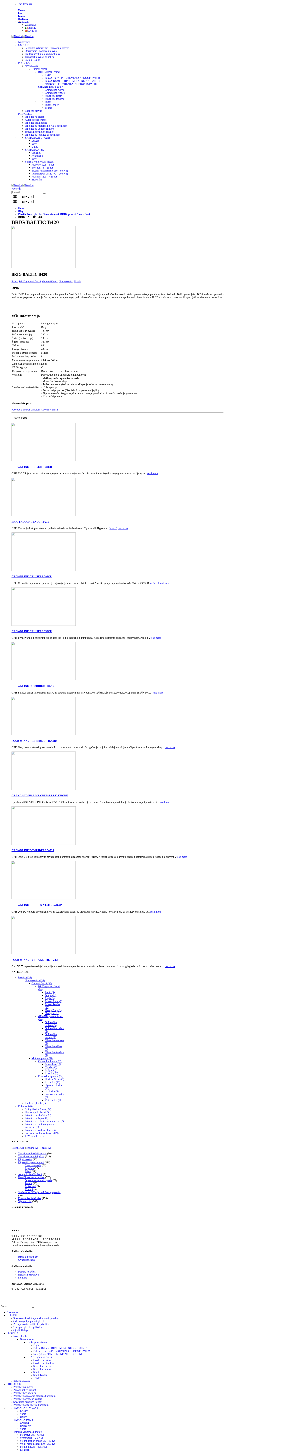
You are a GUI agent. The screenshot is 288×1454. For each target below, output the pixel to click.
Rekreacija (37, 155)
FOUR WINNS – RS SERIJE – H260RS (35, 740)
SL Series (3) (51, 1091)
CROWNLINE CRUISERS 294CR (32, 576)
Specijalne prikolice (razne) (39, 131)
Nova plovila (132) (35, 980)
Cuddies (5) (51, 1067)
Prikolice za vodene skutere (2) (41, 1130)
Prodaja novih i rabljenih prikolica (42, 54)
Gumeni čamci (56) (42, 983)
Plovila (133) (25, 977)
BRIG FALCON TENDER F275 (30, 521)
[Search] (44, 193)
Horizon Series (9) (54, 1079)
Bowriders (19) (53, 1064)
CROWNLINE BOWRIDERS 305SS (33, 850)
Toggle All (45, 1147)
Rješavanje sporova (28, 1274)
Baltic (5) (50, 992)
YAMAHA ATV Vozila (37, 137)
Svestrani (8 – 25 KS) (43, 167)
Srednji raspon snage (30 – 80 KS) (50, 170)
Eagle (48, 74)
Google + (46, 409)
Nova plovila (31, 65)
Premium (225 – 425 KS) (45, 176)
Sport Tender (51, 104)
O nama (21, 10)
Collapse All (18, 1147)
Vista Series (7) (53, 1100)
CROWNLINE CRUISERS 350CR (32, 631)
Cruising (36, 152)
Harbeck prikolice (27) (37, 1112)
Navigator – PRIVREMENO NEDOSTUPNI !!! (71, 83)
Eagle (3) (49, 998)
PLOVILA (24, 62)
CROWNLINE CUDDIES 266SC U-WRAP (37, 905)
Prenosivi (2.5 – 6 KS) (43, 164)
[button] (16, 188)
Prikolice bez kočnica (36, 122)
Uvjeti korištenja (27, 1259)
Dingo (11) (50, 995)
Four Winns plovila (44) (50, 1076)
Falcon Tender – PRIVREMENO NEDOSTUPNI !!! (73, 80)
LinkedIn (35, 409)
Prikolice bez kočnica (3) (38, 1115)
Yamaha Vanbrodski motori (39, 161)
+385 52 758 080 (25, 4)
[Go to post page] (44, 460)
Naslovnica (24, 42)
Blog (20, 13)
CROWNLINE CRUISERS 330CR (32, 466)
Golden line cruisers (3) (51, 1024)
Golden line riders (54, 89)
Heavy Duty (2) (53, 1010)
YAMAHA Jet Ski (34, 149)
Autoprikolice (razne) (36, 119)
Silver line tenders (54, 98)
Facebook (17, 409)
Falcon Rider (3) (53, 1001)
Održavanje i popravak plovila (41, 51)
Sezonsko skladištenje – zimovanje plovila (47, 48)
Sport (47, 101)
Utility (35, 146)
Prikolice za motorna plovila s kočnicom (46, 125)
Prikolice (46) (25, 1106)
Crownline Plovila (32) (50, 1061)
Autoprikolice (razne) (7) (38, 1109)
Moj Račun (23, 19)
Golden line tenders (55, 92)
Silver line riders (53, 95)
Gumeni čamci (39, 68)
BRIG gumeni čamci (49, 71)
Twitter (26, 409)
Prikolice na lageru (34, 116)
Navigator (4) (52, 1013)
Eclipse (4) (50, 1070)
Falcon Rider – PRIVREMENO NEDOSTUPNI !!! (72, 77)
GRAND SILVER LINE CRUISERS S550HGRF (40, 795)
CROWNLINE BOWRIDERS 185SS (33, 686)
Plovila (77, 281)
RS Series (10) (52, 1082)
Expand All (32, 1147)
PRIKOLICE (25, 113)
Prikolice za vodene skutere (39, 128)
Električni (37, 179)
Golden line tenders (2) (51, 1036)
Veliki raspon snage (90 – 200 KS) (50, 173)
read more (152, 473)
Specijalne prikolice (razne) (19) (41, 1133)
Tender (48, 107)
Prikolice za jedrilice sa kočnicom (42, 134)
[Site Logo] (23, 36)
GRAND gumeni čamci (50, 86)
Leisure (35, 140)
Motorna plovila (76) (42, 1058)
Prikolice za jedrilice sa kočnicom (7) (44, 1121)
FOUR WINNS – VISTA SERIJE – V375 (35, 959)
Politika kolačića (27, 1271)
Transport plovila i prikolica (39, 57)
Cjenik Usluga (32, 59)
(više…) (113, 528)
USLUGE (23, 45)
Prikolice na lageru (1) (36, 1118)
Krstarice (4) (51, 1073)
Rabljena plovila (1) (35, 1103)
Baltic (15, 281)
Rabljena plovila (33, 110)
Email (55, 409)
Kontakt (21, 16)
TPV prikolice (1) (34, 1136)
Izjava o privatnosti (28, 1256)
